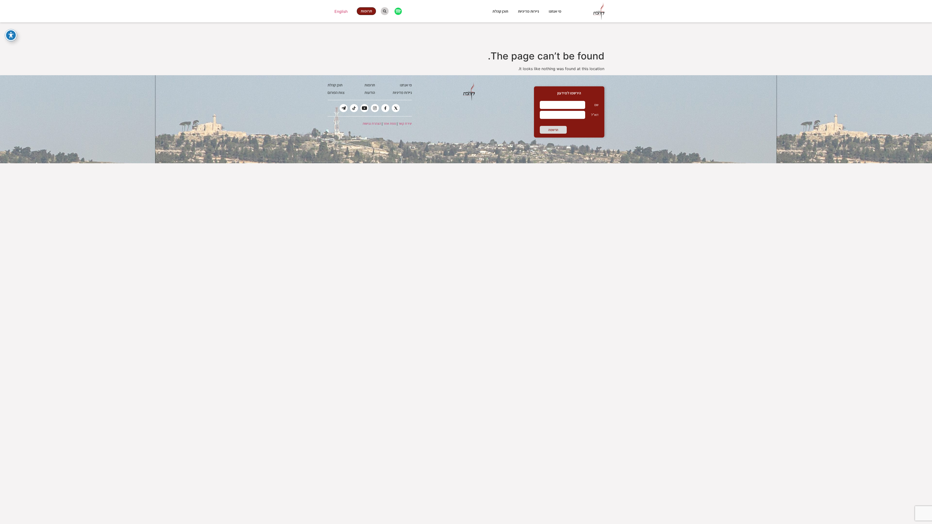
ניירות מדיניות (528, 11)
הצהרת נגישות (372, 123)
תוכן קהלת (500, 11)
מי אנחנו (555, 11)
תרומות (370, 85)
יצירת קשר (405, 123)
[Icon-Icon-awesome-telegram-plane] (344, 108)
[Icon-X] (396, 108)
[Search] (385, 11)
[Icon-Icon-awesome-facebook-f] (385, 108)
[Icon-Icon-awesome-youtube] (364, 108)
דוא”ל (595, 115)
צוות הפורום (336, 92)
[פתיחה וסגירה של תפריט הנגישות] (11, 35)
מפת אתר (389, 123)
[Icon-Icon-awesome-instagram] (375, 108)
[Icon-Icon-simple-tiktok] (354, 108)
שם (596, 105)
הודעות (370, 92)
